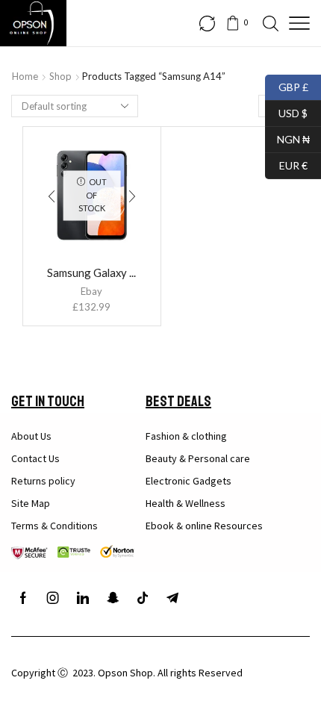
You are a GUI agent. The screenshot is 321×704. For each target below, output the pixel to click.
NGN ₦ (287, 138)
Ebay (91, 291)
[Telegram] (172, 598)
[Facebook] (23, 598)
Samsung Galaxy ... (91, 272)
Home (25, 76)
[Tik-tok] (143, 598)
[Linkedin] (83, 598)
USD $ (286, 111)
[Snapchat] (113, 598)
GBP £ (286, 85)
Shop (60, 76)
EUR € (286, 164)
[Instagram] (53, 598)
